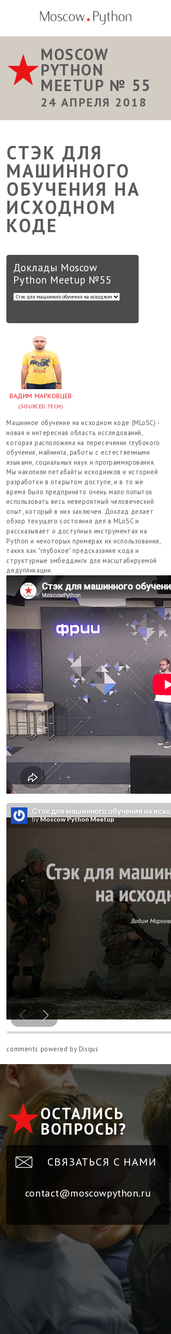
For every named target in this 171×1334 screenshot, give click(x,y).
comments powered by (52, 1049)
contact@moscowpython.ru (87, 1193)
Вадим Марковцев (41, 401)
